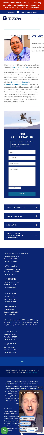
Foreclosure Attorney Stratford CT (17, 388)
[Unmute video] (31, 408)
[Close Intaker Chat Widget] (41, 387)
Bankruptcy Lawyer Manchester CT (17, 381)
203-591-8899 (11, 339)
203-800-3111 (11, 274)
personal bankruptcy (19, 67)
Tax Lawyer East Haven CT (29, 384)
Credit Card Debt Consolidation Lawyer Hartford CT (21, 386)
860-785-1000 (11, 287)
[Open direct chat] (38, 387)
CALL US (12, 12)
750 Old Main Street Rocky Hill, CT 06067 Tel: (11, 299)
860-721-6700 (11, 301)
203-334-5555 (11, 314)
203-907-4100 (11, 352)
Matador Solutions (31, 372)
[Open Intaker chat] (22, 434)
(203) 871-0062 (12, 261)
